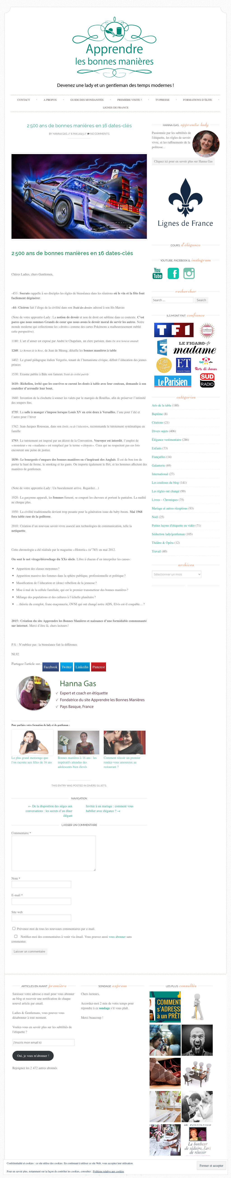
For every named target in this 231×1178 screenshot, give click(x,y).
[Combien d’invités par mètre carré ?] (165, 1041)
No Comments (99, 133)
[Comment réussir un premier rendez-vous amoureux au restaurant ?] (125, 743)
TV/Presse (162, 99)
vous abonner (117, 936)
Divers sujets (96, 785)
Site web (17, 912)
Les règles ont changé (165, 491)
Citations (157, 422)
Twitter (67, 666)
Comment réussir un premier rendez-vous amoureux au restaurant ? (122, 762)
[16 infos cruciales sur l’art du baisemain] (197, 1107)
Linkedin (82, 666)
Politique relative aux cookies (108, 1171)
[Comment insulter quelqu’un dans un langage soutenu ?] (197, 1041)
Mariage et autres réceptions (169, 508)
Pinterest (98, 666)
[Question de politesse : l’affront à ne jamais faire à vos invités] (165, 1074)
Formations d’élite (197, 99)
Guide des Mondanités (87, 99)
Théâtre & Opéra (162, 542)
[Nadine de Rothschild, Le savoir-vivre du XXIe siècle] (197, 1140)
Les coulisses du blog (165, 482)
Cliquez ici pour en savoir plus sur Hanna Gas (183, 161)
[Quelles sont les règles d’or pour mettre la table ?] (165, 1140)
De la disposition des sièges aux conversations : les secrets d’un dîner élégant (49, 811)
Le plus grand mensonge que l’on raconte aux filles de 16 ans (32, 760)
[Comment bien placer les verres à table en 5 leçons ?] (165, 1107)
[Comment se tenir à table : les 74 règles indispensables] (197, 1074)
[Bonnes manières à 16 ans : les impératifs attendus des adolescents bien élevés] (78, 743)
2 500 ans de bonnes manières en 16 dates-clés (79, 125)
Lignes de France (115, 107)
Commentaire (21, 833)
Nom (16, 878)
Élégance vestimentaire (166, 439)
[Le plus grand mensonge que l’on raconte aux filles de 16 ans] (32, 743)
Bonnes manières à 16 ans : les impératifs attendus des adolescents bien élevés (77, 762)
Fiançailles (158, 457)
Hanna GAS (60, 133)
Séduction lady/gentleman (168, 534)
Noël (155, 517)
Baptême (157, 414)
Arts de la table (161, 405)
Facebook (51, 666)
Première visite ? (129, 99)
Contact (23, 99)
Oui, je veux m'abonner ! (33, 1056)
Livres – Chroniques (165, 499)
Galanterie (158, 465)
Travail (156, 551)
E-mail (17, 895)
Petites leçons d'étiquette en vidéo (173, 525)
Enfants (157, 448)
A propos (50, 99)
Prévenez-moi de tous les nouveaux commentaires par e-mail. (56, 929)
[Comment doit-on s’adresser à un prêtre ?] (165, 1007)
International (160, 474)
